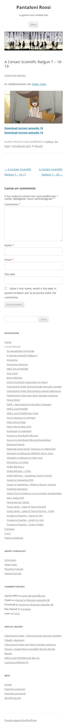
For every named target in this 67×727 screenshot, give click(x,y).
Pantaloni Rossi (33, 7)
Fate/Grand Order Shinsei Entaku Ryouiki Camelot (34, 386)
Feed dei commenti (15, 693)
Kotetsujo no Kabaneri (19, 431)
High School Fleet (16, 422)
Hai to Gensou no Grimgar (21, 417)
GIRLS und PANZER (17, 408)
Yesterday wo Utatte (18, 502)
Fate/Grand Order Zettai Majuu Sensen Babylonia (34, 391)
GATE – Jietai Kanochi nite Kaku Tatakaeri (29, 404)
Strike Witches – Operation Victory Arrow (29, 475)
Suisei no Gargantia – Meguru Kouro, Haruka (31, 484)
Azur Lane (12, 373)
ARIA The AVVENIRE (17, 368)
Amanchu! (12, 360)
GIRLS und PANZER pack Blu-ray (22, 658)
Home (7, 342)
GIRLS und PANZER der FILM (22, 413)
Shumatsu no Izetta (17, 462)
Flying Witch (13, 400)
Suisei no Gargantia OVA (20, 480)
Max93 (38, 146)
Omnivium (10, 560)
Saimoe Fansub (12, 573)
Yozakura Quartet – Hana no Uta (25, 515)
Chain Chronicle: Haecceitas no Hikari (27, 382)
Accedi (8, 684)
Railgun (49, 141)
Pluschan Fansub (13, 569)
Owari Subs (39, 84)
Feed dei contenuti (14, 689)
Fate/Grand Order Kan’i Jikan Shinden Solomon (32, 395)
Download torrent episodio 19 (23, 132)
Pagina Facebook (13, 537)
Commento (12, 204)
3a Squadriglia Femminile (20, 351)
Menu (33, 24)
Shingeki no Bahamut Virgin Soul (25, 457)
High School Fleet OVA (19, 426)
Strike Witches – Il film (19, 471)
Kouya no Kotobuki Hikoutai (22, 435)
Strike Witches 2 (15, 466)
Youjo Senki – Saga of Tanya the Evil (26, 506)
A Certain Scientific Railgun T (22, 355)
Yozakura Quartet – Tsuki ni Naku (25, 524)
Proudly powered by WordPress (20, 720)
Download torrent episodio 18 (23, 128)
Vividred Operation (17, 489)
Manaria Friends (16, 444)
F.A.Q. (7, 533)
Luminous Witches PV (16, 662)
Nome (9, 245)
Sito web (9, 274)
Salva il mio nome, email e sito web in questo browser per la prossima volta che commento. (30, 293)
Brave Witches (14, 377)
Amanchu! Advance (17, 364)
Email (9, 259)
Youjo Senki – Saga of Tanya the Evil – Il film (30, 511)
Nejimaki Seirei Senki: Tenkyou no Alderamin (31, 449)
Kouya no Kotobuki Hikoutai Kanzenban (29, 440)
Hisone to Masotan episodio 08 (32, 600)
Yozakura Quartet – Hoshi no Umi (25, 520)
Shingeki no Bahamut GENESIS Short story (30, 453)
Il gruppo (9, 529)
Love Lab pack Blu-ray (33, 595)
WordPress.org (12, 698)
